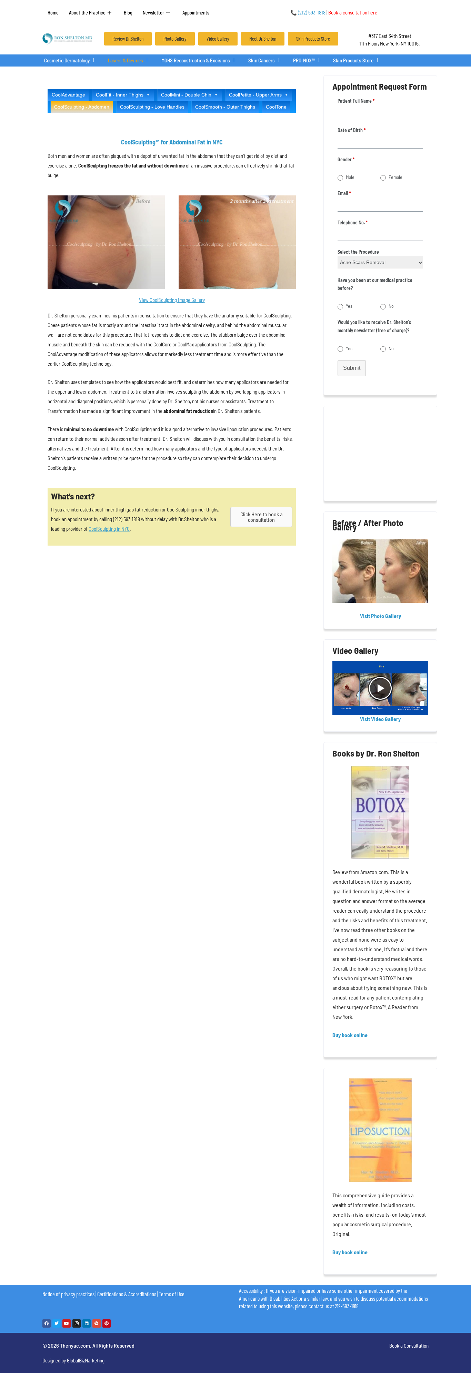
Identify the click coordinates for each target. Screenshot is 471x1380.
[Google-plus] (96, 1323)
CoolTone (276, 107)
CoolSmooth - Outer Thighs (225, 107)
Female (395, 177)
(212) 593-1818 (307, 12)
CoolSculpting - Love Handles (152, 107)
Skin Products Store (353, 60)
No (391, 306)
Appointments (195, 13)
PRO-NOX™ (304, 60)
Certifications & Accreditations (126, 1293)
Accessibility (251, 1290)
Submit (351, 368)
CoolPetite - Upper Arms (255, 95)
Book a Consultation (409, 1345)
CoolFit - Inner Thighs (119, 95)
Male (350, 177)
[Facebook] (46, 1323)
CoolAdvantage (68, 95)
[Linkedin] (86, 1323)
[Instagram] (76, 1323)
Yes (349, 306)
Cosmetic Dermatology (67, 60)
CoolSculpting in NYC (109, 529)
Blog (128, 13)
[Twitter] (56, 1323)
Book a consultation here (352, 12)
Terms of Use (171, 1293)
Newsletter (153, 13)
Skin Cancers (261, 60)
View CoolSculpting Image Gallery (172, 300)
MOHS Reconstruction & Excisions (195, 60)
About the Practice (87, 13)
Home (53, 13)
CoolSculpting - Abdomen (81, 107)
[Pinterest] (106, 1323)
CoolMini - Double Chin (186, 95)
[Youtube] (66, 1323)
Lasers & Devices (125, 60)
